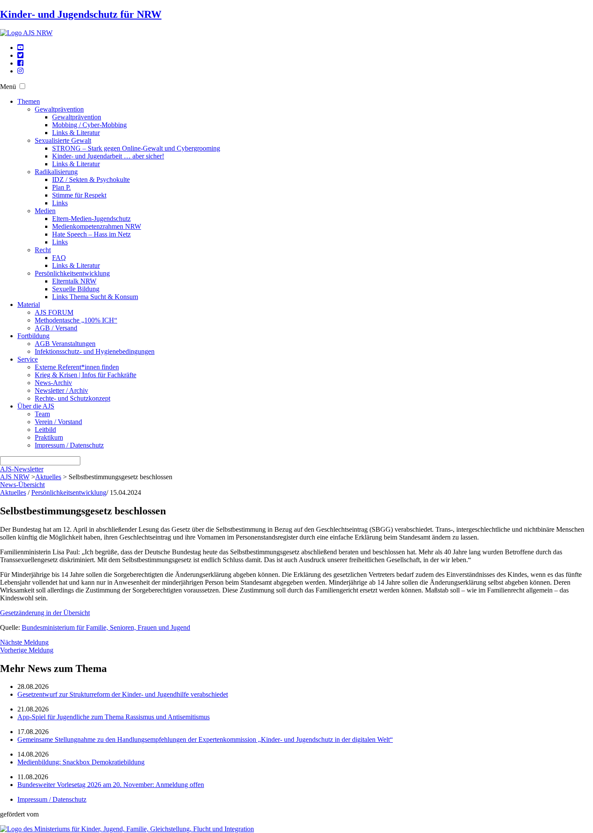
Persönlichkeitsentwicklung (72, 273)
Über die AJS (35, 406)
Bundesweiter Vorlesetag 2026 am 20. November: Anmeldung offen (110, 784)
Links (60, 203)
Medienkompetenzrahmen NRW (96, 226)
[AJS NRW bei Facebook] (20, 63)
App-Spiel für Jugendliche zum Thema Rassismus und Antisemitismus (113, 717)
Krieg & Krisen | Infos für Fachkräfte (85, 375)
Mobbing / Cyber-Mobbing (89, 124)
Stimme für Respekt (79, 195)
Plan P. (61, 187)
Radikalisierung (56, 171)
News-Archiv (53, 382)
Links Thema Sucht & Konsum (95, 296)
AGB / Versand (56, 328)
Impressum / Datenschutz (69, 445)
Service (27, 359)
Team (42, 414)
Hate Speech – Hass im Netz (91, 234)
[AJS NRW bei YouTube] (20, 47)
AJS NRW (15, 477)
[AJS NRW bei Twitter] (20, 55)
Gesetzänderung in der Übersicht (45, 612)
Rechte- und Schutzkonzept (72, 398)
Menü (8, 86)
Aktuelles (48, 477)
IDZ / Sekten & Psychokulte (91, 179)
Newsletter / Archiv (61, 390)
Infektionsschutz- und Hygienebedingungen (95, 351)
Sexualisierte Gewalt (63, 140)
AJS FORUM (54, 312)
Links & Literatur (76, 132)
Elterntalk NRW (74, 281)
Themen (28, 101)
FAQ (59, 257)
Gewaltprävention (59, 109)
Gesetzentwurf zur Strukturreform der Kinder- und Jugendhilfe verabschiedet (122, 694)
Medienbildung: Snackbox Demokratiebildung (81, 762)
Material (28, 304)
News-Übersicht (22, 484)
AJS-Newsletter (21, 469)
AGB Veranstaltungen (65, 343)
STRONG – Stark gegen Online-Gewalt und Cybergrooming (136, 148)
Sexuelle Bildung (75, 289)
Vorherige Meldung (26, 650)
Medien (45, 210)
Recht (43, 250)
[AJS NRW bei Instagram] (20, 71)
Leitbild (45, 429)
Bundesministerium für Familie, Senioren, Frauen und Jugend (106, 627)
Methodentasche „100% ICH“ (76, 320)
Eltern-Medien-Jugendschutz (91, 218)
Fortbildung (33, 335)
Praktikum (49, 437)
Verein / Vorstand (58, 421)
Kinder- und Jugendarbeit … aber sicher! (108, 156)
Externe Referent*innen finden (77, 367)
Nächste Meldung (24, 642)
